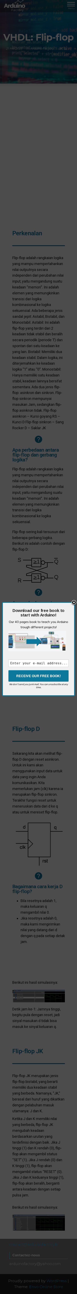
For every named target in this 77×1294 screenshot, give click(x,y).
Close (74, 603)
